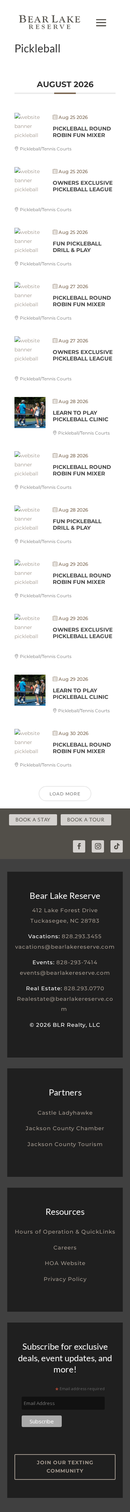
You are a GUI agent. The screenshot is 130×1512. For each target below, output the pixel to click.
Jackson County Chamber (65, 1128)
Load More (65, 793)
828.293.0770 (84, 988)
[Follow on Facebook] (79, 846)
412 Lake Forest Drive (65, 910)
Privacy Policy (65, 1279)
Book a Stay (33, 820)
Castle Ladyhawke (65, 1112)
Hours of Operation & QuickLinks (65, 1231)
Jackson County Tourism (65, 1144)
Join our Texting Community (65, 1466)
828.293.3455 (82, 936)
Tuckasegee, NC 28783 (65, 920)
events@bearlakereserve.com (65, 972)
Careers (65, 1247)
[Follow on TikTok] (116, 846)
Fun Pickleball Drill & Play (77, 246)
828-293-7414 (77, 962)
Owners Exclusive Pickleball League (83, 186)
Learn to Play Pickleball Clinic (80, 416)
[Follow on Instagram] (98, 846)
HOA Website (65, 1263)
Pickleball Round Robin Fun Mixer (82, 131)
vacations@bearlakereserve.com (65, 946)
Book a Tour (86, 820)
